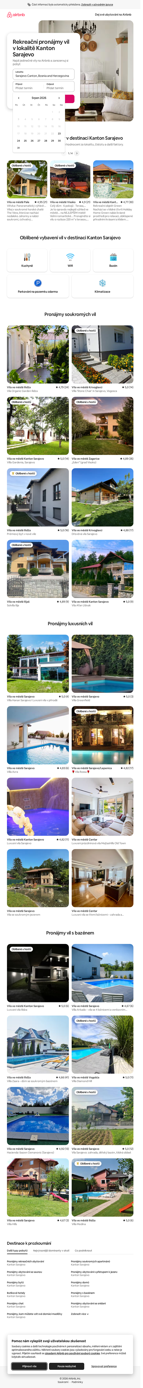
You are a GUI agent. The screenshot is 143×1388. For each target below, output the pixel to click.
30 (59, 140)
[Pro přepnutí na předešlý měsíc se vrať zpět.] (19, 98)
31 (18, 147)
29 (52, 140)
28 (45, 140)
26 (32, 140)
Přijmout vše (29, 1366)
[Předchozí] (64, 153)
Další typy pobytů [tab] (17, 1250)
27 (38, 140)
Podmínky (77, 1382)
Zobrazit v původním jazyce (97, 4)
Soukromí (63, 1382)
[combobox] (44, 76)
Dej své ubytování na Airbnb (113, 14)
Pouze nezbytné (66, 1366)
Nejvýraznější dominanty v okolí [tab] (51, 1250)
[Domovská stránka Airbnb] (16, 14)
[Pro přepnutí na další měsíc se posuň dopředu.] (59, 98)
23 (59, 133)
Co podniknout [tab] (83, 1250)
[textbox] (28, 88)
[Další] (77, 153)
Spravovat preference (103, 1366)
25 (25, 140)
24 (18, 140)
